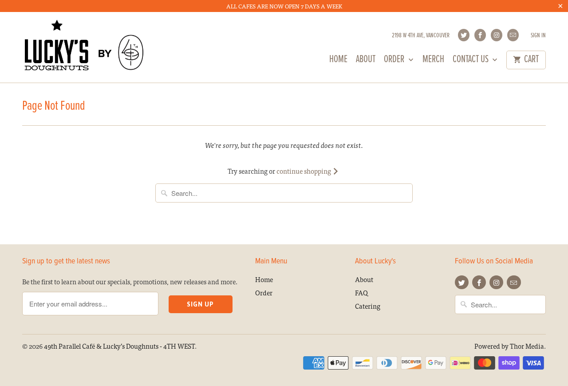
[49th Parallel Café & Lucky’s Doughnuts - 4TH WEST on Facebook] (480, 35)
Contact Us (471, 61)
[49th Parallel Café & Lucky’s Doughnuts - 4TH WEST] (84, 47)
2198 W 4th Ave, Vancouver (421, 36)
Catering (367, 305)
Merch (433, 61)
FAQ (361, 292)
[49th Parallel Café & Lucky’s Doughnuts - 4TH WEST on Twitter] (463, 35)
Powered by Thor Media (509, 345)
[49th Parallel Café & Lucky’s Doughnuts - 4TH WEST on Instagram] (496, 35)
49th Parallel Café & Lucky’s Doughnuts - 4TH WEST (119, 345)
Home (338, 61)
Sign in (538, 36)
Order (395, 61)
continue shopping (304, 170)
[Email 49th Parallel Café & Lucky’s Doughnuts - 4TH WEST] (513, 35)
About (365, 61)
